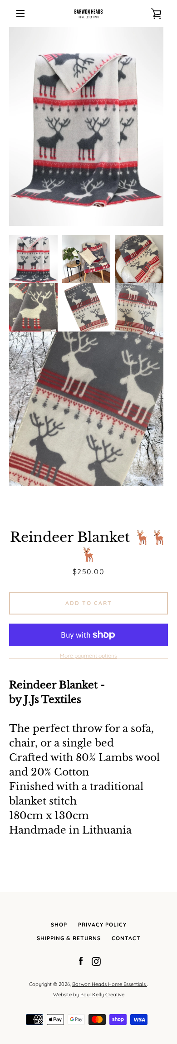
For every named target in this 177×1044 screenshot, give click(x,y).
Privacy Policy (102, 924)
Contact (126, 938)
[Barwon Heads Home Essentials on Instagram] (96, 961)
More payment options (88, 655)
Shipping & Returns (69, 938)
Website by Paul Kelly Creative (88, 994)
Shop (59, 924)
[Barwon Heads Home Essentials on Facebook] (80, 961)
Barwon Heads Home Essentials (109, 984)
